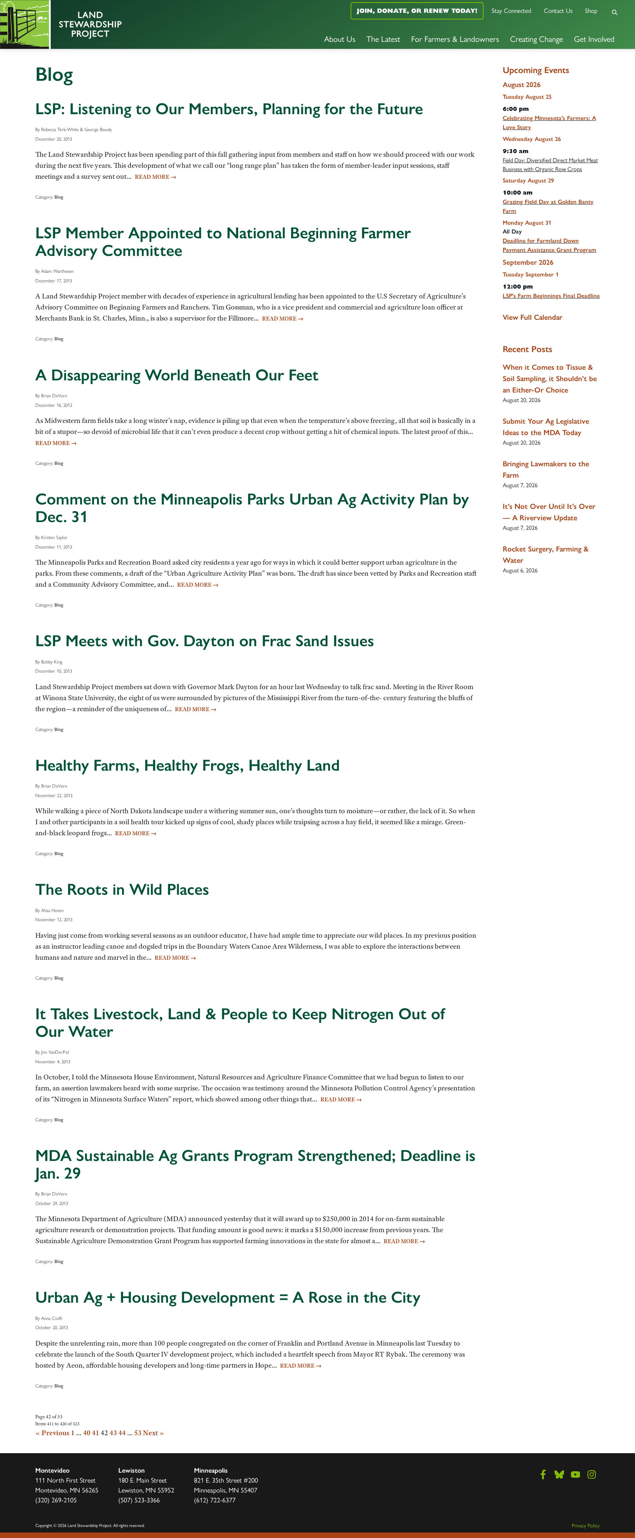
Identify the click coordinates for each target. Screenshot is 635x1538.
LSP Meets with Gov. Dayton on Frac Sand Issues (204, 640)
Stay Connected (511, 10)
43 (113, 1432)
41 (95, 1432)
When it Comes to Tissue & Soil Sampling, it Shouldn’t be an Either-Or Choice (550, 378)
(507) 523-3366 (139, 1499)
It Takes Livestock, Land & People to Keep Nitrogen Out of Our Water (240, 1022)
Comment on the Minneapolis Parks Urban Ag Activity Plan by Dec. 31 (252, 507)
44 (122, 1432)
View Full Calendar (532, 317)
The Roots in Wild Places (122, 889)
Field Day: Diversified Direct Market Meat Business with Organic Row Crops (550, 164)
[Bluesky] (559, 1474)
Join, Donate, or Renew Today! (417, 11)
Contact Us (558, 10)
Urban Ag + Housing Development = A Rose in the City (227, 1297)
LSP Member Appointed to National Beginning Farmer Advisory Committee (223, 241)
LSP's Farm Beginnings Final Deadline (551, 295)
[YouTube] (575, 1474)
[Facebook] (543, 1474)
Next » (153, 1432)
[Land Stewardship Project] (106, 24)
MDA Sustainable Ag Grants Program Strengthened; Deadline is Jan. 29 (255, 1164)
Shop (591, 10)
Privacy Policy (586, 1525)
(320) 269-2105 (56, 1499)
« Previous (52, 1432)
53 (137, 1432)
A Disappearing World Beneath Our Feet (177, 374)
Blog (58, 197)
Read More (155, 177)
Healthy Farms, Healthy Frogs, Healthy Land (187, 765)
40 (86, 1432)
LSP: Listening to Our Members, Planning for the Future (229, 108)
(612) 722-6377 (215, 1499)
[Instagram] (592, 1474)
